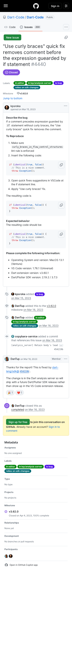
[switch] (10, 392)
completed (17, 409)
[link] (18, 294)
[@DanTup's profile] (7, 359)
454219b (58, 349)
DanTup (15, 358)
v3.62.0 (51, 305)
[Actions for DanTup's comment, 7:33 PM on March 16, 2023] (65, 358)
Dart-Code (15, 17)
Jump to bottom (12, 98)
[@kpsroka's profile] (7, 107)
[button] (61, 165)
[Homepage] (36, 6)
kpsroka (15, 106)
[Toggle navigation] (5, 5)
